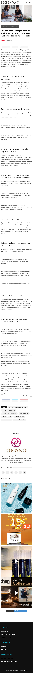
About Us (4, 632)
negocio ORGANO (7, 416)
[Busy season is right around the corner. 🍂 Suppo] (16, 561)
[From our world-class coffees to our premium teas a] (16, 529)
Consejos (5, 26)
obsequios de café (19, 416)
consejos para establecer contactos (18, 407)
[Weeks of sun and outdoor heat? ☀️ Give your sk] (16, 498)
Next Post (26, 396)
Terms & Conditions (8, 634)
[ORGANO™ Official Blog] (10, 4)
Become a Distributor (9, 661)
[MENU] (29, 2)
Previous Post (8, 394)
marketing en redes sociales (9, 413)
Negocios (14, 26)
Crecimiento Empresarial (9, 410)
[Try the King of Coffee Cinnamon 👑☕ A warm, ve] (16, 592)
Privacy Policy (6, 637)
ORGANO (3, 40)
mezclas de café (24, 413)
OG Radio (4, 646)
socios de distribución (19, 420)
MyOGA (3, 649)
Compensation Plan (8, 659)
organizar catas (6, 420)
